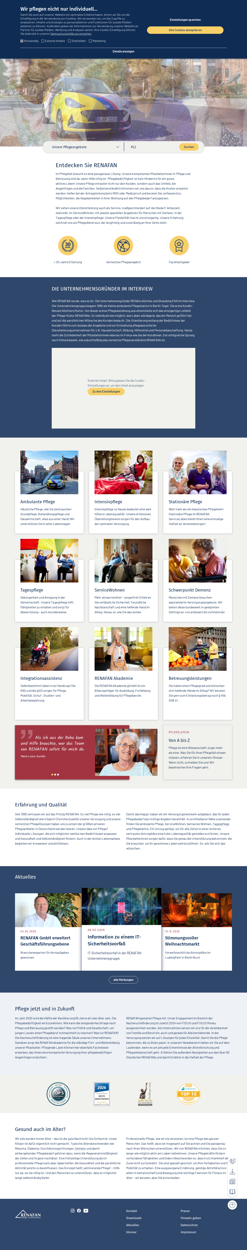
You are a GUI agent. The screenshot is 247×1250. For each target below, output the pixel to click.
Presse (185, 1211)
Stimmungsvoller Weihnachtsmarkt (145, 940)
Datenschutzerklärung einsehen (70, 33)
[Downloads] (230, 1170)
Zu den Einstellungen (106, 391)
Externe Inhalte (55, 41)
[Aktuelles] (230, 1181)
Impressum (188, 1232)
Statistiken (79, 41)
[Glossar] (230, 1191)
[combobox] (86, 148)
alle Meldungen (124, 979)
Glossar (131, 1232)
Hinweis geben (191, 1218)
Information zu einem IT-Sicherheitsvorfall (81, 940)
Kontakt (131, 1211)
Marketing (99, 41)
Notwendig (31, 41)
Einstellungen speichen (185, 19)
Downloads (134, 1218)
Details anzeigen (123, 51)
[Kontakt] (230, 1160)
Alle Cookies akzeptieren (185, 30)
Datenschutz (189, 1225)
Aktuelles (132, 1225)
